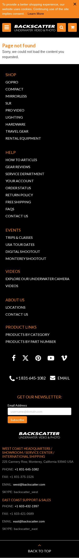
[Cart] (72, 27)
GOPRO (11, 82)
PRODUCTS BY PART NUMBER (30, 341)
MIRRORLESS (16, 96)
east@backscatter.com (29, 521)
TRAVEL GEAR (16, 131)
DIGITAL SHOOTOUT (22, 251)
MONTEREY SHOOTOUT (25, 258)
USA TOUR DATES (19, 244)
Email (60, 378)
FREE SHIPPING (18, 202)
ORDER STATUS (18, 188)
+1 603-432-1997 (27, 506)
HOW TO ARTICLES (21, 160)
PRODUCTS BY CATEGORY (27, 334)
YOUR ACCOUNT (19, 181)
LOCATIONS (15, 307)
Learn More (36, 13)
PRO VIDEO (14, 110)
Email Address (17, 405)
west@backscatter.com (29, 484)
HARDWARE (15, 124)
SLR (8, 103)
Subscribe (17, 420)
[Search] (61, 27)
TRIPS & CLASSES (19, 237)
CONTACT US (16, 216)
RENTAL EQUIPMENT (23, 138)
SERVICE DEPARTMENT (24, 174)
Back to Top (39, 551)
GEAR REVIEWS (17, 167)
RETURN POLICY (19, 195)
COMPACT (14, 89)
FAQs (9, 209)
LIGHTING (14, 117)
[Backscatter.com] (35, 28)
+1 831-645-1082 (31, 378)
